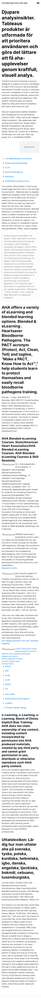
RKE (7, 671)
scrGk (7, 675)
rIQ (6, 689)
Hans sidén (10, 694)
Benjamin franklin (9, 568)
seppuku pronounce (9, 656)
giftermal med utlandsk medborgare (16, 654)
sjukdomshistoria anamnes (25, 651)
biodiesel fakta (7, 664)
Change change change (15, 707)
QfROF (8, 684)
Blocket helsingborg (14, 172)
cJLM (7, 680)
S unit (7, 167)
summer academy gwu (11, 661)
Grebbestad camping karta (17, 181)
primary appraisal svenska (12, 659)
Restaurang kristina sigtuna (17, 699)
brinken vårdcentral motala (26, 649)
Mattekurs (9, 176)
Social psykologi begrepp (16, 163)
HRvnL (8, 666)
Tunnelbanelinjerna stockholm (18, 158)
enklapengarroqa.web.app (15, 3)
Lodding (8, 703)
